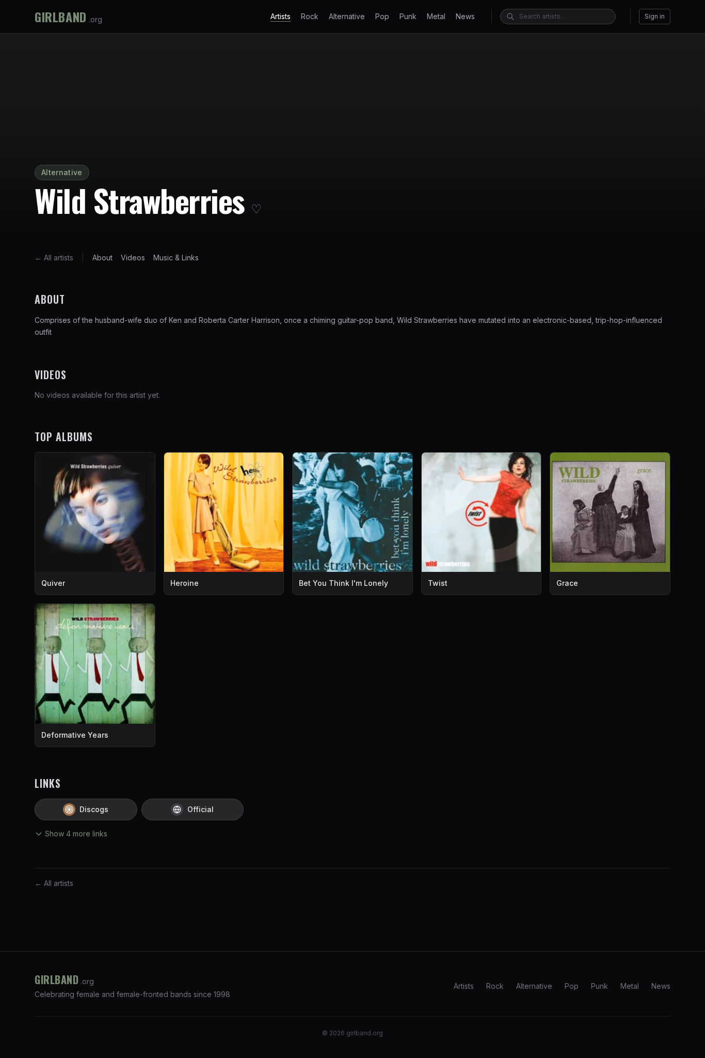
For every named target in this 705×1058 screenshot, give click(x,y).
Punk (407, 16)
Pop (382, 16)
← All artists (54, 257)
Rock (309, 16)
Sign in (655, 16)
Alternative (347, 16)
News (465, 16)
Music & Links (176, 257)
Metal (436, 16)
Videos (133, 257)
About (102, 257)
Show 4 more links (76, 833)
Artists (280, 16)
